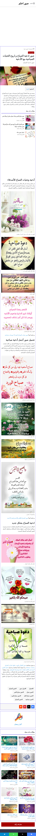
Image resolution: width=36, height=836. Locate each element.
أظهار (28, 89)
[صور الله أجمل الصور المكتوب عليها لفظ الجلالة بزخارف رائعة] (9, 757)
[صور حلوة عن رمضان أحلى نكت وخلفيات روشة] (27, 774)
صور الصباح (12, 688)
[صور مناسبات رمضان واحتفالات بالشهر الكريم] (27, 808)
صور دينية (26, 49)
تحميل (30, 688)
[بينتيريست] (24, 706)
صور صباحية (29, 699)
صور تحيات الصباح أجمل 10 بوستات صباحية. (16, 335)
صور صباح (29, 692)
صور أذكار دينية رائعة (12, 814)
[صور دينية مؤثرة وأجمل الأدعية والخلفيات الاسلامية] (27, 791)
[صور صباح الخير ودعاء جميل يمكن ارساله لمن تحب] (30, 118)
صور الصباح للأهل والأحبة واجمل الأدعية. (17, 518)
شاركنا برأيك (18, 824)
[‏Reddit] (20, 706)
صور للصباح (18, 699)
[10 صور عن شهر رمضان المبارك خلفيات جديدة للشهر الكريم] (9, 740)
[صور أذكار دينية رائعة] (9, 808)
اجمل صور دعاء (20, 132)
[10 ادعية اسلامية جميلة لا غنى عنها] (9, 774)
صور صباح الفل (28, 696)
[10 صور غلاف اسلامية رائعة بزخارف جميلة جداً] (27, 757)
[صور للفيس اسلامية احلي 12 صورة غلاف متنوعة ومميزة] (27, 740)
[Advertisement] (18, 26)
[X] (28, 706)
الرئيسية (31, 49)
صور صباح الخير (18, 692)
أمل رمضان (18, 724)
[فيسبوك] (32, 706)
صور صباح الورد (15, 696)
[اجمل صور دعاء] (30, 134)
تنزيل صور (22, 688)
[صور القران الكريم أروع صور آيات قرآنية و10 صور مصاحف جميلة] (30, 126)
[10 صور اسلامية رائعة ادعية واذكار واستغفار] (9, 791)
